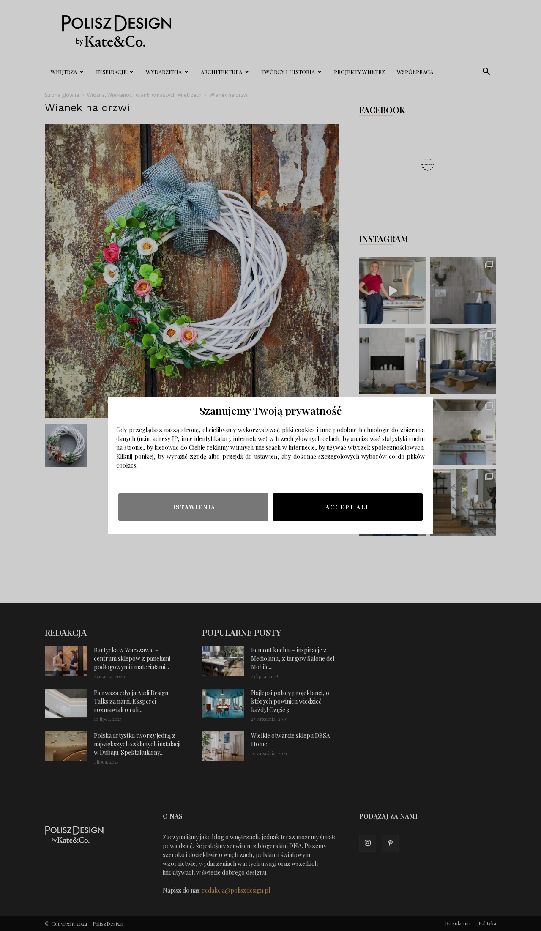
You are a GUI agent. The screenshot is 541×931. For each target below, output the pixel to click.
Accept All (347, 507)
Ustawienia (193, 507)
